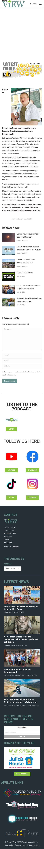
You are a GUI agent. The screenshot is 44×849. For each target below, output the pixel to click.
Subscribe (22, 728)
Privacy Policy (20, 845)
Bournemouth (8, 675)
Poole (6, 612)
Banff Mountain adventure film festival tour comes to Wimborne (20, 701)
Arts (5, 645)
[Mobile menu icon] (40, 3)
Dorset (20, 219)
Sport (10, 612)
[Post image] (8, 237)
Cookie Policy (34, 845)
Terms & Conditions (30, 842)
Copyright (9, 845)
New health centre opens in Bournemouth (17, 670)
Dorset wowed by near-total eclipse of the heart (28, 235)
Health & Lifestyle (19, 675)
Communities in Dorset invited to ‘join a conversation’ (28, 287)
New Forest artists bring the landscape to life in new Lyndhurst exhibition (21, 639)
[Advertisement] (22, 30)
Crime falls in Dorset (25, 272)
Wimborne (23, 705)
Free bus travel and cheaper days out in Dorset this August (29, 248)
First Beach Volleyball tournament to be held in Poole (21, 608)
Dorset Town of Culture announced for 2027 (26, 261)
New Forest (11, 645)
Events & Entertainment (11, 705)
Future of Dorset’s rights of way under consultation (29, 300)
